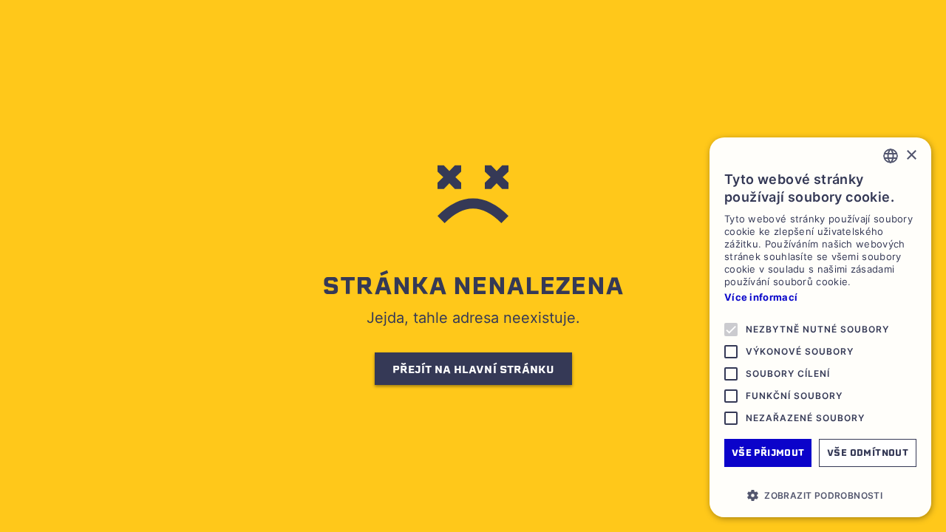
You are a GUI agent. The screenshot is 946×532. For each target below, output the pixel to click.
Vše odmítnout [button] (867, 452)
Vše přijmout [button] (768, 452)
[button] (820, 495)
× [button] (910, 155)
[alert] (820, 327)
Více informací (760, 297)
